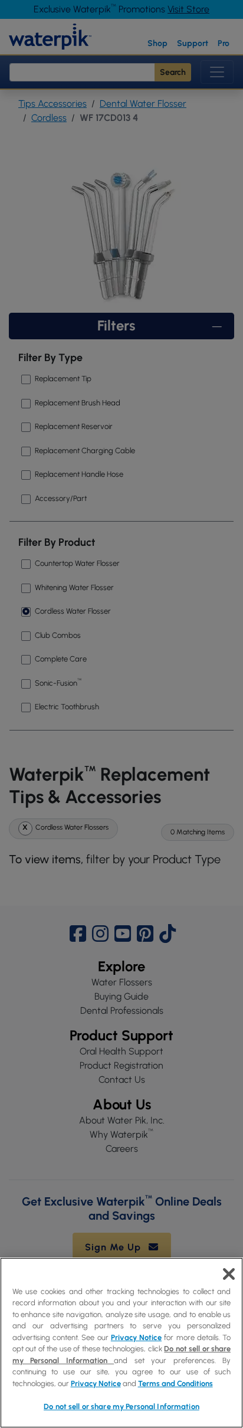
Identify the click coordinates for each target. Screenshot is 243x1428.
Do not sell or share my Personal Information (121, 1406)
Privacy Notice (136, 1337)
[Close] (229, 1274)
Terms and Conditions (175, 1383)
